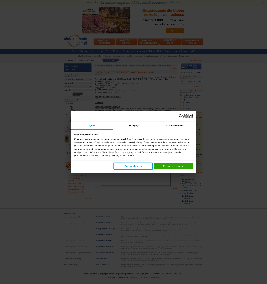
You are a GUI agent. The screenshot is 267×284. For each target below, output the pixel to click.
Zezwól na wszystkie (173, 166)
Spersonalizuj (131, 166)
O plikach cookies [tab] (175, 125)
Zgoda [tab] (92, 125)
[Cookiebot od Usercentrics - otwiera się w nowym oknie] (181, 116)
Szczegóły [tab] (133, 125)
